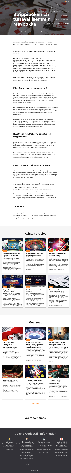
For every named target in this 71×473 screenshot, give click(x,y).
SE (66, 1)
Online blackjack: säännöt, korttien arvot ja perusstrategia (53, 11)
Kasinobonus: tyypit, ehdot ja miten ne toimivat (55, 15)
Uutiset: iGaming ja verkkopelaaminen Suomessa (56, 4)
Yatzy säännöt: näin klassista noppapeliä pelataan (56, 23)
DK (65, 1)
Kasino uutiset (37, 4)
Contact (45, 464)
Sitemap (10, 464)
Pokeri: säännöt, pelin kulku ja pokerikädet (58, 7)
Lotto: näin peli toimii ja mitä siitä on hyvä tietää (55, 19)
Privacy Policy (62, 464)
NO (68, 1)
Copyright (27, 464)
